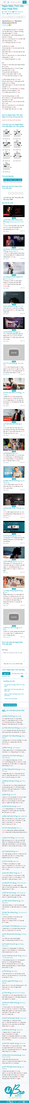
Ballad (7, 231)
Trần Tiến (13, 794)
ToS (15, 1101)
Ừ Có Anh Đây (10, 363)
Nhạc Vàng (17, 11)
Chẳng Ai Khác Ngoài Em (14, 277)
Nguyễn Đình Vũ (13, 251)
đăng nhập (12, 663)
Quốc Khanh (22, 926)
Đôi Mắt (8, 561)
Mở (7, 673)
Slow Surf (8, 637)
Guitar (5, 179)
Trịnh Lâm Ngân (19, 838)
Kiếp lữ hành (8, 716)
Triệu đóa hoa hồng (10, 728)
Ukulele (10, 179)
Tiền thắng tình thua (10, 769)
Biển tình (6, 747)
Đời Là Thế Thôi (10, 628)
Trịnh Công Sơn (21, 883)
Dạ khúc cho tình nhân (11, 756)
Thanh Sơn (23, 1018)
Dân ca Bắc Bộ (22, 816)
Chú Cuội (7, 861)
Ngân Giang (7, 11)
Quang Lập (6, 25)
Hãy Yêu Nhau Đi (9, 912)
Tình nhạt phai (8, 828)
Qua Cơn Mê (8, 838)
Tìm (24, 2)
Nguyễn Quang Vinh (14, 13)
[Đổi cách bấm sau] (9, 138)
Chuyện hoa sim (9, 944)
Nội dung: (5, 650)
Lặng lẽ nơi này (9, 883)
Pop (7, 572)
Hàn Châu (14, 971)
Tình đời (6, 993)
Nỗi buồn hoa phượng (11, 1055)
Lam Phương (16, 747)
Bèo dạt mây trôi (9, 816)
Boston (7, 374)
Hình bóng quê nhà (10, 1018)
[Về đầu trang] (27, 1102)
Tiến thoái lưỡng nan (11, 901)
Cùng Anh (8, 536)
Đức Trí (20, 873)
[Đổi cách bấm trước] (3, 138)
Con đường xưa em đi (11, 956)
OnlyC (16, 453)
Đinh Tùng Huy (9, 279)
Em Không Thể (10, 306)
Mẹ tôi (5, 794)
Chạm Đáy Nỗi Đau (12, 424)
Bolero (4, 13)
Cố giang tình (8, 851)
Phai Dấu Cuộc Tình (12, 508)
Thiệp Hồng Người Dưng (14, 590)
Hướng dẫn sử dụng (10, 705)
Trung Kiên (23, 728)
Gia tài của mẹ (8, 893)
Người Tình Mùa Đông (11, 736)
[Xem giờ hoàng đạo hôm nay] (8, 1101)
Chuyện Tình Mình (10, 926)
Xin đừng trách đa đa (11, 934)
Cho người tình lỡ (9, 981)
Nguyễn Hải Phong (18, 561)
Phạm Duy (16, 861)
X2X (6, 592)
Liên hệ (19, 1101)
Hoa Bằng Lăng (10, 332)
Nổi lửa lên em (8, 806)
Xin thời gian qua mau (11, 1067)
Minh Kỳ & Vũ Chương (18, 993)
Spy (19, 332)
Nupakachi (9, 453)
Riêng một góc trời (10, 781)
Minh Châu (18, 716)
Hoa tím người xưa (10, 1043)
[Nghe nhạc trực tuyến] (12, 1101)
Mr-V (17, 851)
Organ (19, 179)
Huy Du (18, 806)
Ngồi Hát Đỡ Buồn (11, 481)
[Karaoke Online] (10, 1101)
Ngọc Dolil (17, 536)
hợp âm (6, 138)
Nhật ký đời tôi (8, 1030)
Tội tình (6, 971)
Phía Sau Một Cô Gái (12, 392)
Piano (15, 179)
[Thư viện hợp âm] (24, 1101)
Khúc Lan (19, 828)
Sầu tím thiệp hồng (10, 1002)
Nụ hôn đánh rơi (9, 873)
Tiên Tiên (20, 306)
